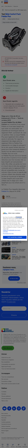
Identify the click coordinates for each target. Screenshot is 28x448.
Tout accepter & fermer (14, 237)
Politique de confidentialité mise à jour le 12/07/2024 (11, 231)
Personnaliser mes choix (8, 233)
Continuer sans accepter (19, 210)
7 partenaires (19, 217)
